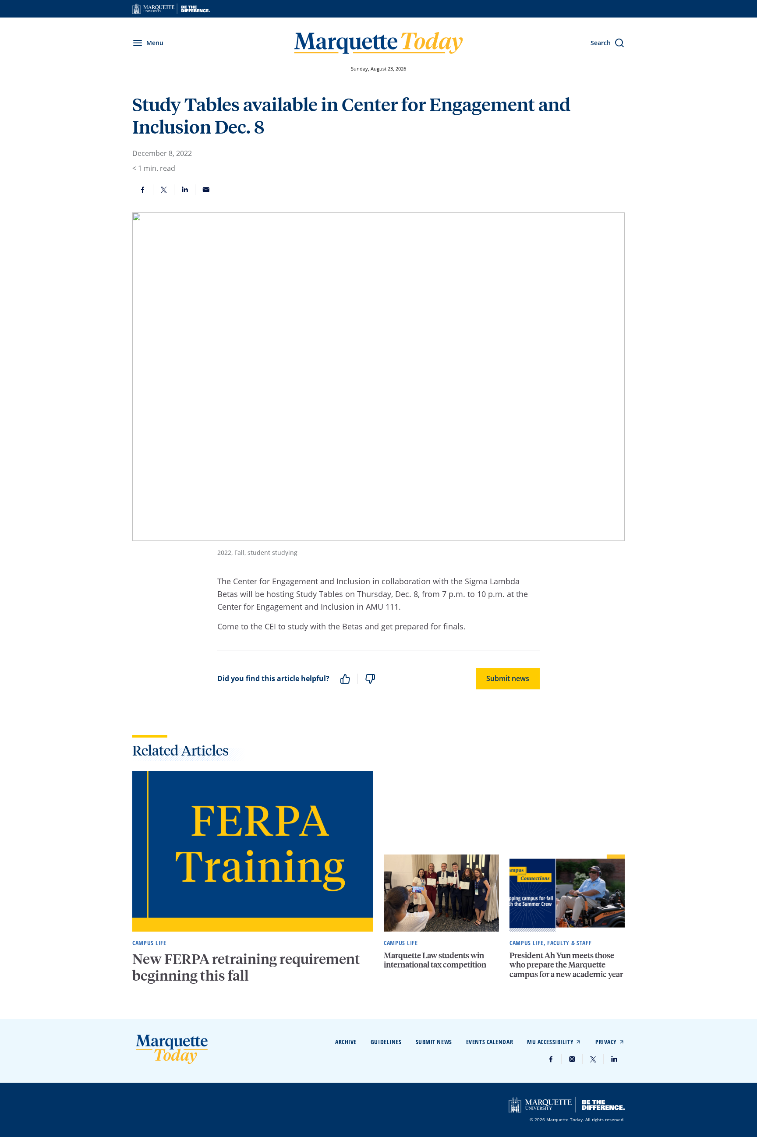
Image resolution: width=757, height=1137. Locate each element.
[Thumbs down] (370, 679)
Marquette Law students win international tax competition (435, 960)
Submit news (507, 678)
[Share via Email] (205, 189)
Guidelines (386, 1042)
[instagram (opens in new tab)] (572, 1059)
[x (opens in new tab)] (593, 1059)
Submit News (434, 1042)
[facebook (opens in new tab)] (551, 1059)
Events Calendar (489, 1042)
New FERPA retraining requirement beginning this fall (246, 967)
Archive (346, 1042)
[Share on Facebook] (142, 189)
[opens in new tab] (171, 9)
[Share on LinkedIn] (184, 189)
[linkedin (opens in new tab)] (614, 1059)
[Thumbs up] (345, 679)
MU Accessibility (550, 1042)
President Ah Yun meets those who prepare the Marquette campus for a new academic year (566, 964)
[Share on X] (163, 189)
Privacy (606, 1042)
